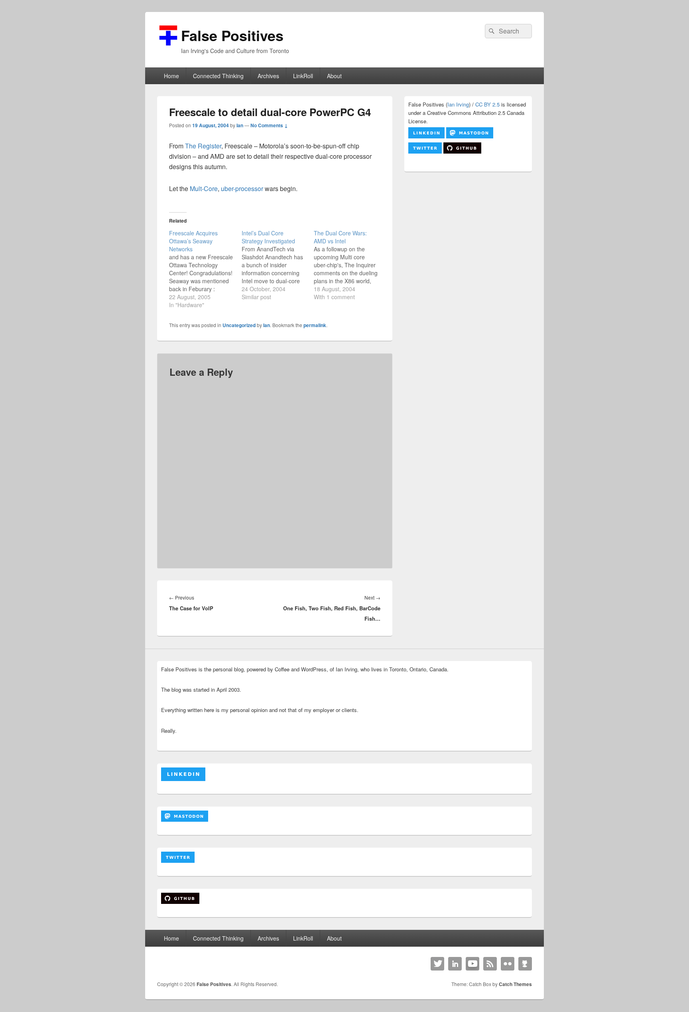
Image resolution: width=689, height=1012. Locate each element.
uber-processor (242, 188)
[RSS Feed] (490, 964)
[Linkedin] (455, 964)
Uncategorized (239, 325)
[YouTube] (472, 964)
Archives (268, 76)
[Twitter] (437, 964)
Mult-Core (204, 188)
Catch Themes (515, 984)
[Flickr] (507, 964)
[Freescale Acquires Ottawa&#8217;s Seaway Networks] (205, 269)
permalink (314, 325)
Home (171, 76)
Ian (239, 125)
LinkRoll (303, 76)
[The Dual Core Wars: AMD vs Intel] (350, 265)
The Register (203, 145)
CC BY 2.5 (487, 104)
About (334, 76)
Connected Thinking (218, 76)
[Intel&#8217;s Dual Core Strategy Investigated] (278, 265)
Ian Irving (458, 104)
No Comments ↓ (269, 125)
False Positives (232, 35)
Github (525, 964)
